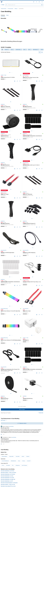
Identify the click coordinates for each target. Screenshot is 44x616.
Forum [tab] (7, 15)
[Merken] (17, 81)
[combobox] (2, 50)
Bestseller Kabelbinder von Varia (7, 475)
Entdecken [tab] (3, 15)
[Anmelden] (36, 2)
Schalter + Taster (25, 337)
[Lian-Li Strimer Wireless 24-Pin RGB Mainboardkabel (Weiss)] (11, 331)
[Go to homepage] (1, 1)
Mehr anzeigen (22, 409)
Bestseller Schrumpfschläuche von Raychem (9, 482)
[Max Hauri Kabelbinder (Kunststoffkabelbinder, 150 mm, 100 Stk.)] (11, 214)
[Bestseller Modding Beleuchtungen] (22, 30)
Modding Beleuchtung (4, 308)
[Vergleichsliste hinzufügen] (14, 81)
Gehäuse (16, 8)
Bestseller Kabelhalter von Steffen (7, 470)
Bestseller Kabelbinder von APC (7, 481)
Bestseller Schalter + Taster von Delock (8, 472)
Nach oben (41, 412)
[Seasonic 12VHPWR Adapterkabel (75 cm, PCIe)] (11, 244)
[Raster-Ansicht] (40, 52)
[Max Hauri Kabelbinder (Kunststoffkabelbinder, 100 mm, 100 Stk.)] (11, 156)
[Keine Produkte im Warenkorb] (42, 2)
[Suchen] (6, 5)
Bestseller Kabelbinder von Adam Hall (8, 479)
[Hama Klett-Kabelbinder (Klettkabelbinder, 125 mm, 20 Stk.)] (11, 98)
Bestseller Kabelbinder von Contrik (7, 477)
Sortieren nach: (3, 52)
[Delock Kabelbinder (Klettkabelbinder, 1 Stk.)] (11, 389)
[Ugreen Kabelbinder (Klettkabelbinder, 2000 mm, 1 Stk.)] (11, 127)
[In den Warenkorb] (20, 81)
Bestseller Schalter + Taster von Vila (8, 484)
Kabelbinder (3, 104)
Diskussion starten (22, 423)
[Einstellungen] (34, 2)
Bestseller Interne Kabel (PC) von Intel (8, 486)
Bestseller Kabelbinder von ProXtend (8, 474)
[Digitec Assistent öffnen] (39, 2)
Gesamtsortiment (3, 8)
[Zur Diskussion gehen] (22, 430)
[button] (20, 75)
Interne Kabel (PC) (25, 75)
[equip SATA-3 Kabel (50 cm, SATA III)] (11, 185)
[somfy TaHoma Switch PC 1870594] (11, 68)
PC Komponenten (10, 8)
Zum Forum (3, 420)
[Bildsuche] (42, 5)
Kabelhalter (24, 396)
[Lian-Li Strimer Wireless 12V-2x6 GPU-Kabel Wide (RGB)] (11, 302)
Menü (3, 4)
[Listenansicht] (42, 52)
